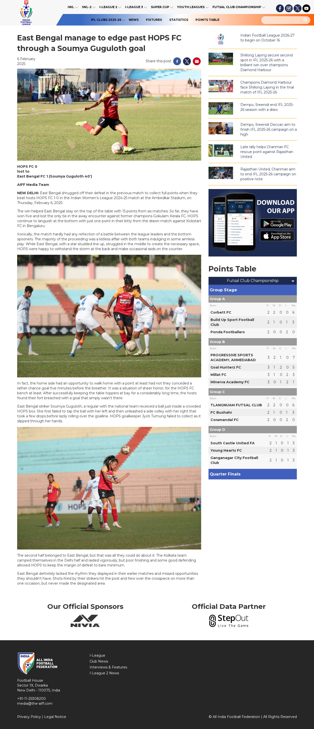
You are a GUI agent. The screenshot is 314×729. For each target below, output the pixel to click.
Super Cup (160, 7)
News (134, 20)
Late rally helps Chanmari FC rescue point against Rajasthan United (266, 152)
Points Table (207, 20)
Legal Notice (55, 717)
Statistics (178, 20)
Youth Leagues (191, 7)
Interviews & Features (108, 667)
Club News (99, 661)
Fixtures (154, 20)
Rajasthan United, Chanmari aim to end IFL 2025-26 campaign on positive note (268, 174)
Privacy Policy (29, 717)
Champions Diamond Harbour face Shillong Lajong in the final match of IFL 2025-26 (267, 87)
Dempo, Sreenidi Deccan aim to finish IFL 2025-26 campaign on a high (268, 129)
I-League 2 (108, 7)
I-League (97, 655)
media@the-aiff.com (34, 703)
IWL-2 (87, 7)
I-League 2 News (104, 673)
